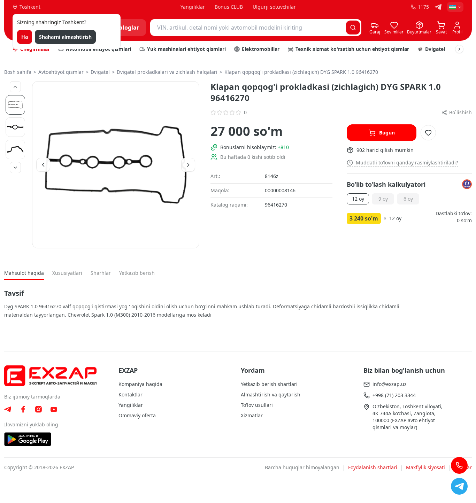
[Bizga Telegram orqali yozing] (459, 486)
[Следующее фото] (15, 167)
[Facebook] (23, 409)
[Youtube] (53, 409)
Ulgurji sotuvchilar (274, 6)
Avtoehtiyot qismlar (61, 72)
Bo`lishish (460, 112)
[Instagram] (38, 409)
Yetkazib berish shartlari (269, 384)
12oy (358, 198)
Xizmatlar (252, 415)
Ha (24, 36)
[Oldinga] (459, 49)
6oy (408, 198)
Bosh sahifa (17, 72)
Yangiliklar (193, 6)
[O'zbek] (455, 7)
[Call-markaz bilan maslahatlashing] (459, 465)
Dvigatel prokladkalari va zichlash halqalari (167, 72)
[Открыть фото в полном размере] (115, 164)
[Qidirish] (353, 27)
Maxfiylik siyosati (425, 467)
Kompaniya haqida (140, 384)
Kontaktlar (130, 394)
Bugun (387, 132)
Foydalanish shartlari (372, 467)
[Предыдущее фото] (15, 86)
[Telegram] (438, 7)
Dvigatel (100, 72)
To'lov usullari (257, 405)
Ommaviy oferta (137, 415)
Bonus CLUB (229, 6)
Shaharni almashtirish (65, 36)
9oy (383, 198)
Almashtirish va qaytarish (270, 394)
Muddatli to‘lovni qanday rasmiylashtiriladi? (407, 162)
